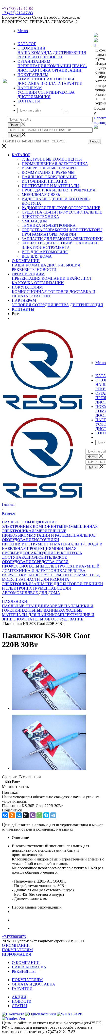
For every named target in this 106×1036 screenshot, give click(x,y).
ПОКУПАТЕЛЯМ (27, 287)
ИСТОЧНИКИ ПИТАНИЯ (45, 181)
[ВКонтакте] (5, 815)
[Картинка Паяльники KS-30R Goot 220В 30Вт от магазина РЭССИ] (49, 708)
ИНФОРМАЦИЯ (16, 954)
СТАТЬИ (19, 1006)
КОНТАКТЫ (23, 309)
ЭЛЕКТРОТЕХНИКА (40, 217)
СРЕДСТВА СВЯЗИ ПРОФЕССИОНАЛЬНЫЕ (62, 212)
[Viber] (32, 815)
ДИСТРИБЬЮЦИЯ (69, 53)
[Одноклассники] (12, 815)
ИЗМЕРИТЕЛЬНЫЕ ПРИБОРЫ (49, 168)
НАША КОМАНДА (35, 53)
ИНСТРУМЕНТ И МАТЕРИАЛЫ (50, 186)
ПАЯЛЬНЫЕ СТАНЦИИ (23, 606)
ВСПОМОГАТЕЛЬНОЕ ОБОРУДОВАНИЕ (46, 619)
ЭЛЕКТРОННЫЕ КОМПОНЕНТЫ (52, 159)
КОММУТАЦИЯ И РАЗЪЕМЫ (48, 172)
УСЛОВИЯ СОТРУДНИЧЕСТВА (46, 92)
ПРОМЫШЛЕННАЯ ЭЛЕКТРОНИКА (55, 164)
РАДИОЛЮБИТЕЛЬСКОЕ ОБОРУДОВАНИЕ (61, 208)
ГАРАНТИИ (72, 83)
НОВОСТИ (52, 57)
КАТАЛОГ (21, 155)
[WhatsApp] (39, 815)
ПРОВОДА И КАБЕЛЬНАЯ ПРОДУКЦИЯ (58, 190)
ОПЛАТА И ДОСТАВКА (33, 984)
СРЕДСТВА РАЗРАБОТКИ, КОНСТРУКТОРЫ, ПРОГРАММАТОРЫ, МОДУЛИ (63, 232)
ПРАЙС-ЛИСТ (79, 278)
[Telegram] (53, 815)
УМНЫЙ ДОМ (34, 221)
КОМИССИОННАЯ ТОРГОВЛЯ (46, 79)
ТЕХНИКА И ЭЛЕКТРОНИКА (49, 225)
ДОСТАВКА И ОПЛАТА (39, 83)
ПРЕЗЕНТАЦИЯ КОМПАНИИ (44, 66)
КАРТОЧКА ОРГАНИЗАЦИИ (55, 70)
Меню (23, 31)
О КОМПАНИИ (26, 261)
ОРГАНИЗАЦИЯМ (28, 274)
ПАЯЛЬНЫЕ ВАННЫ (39, 610)
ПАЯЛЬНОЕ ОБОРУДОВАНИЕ (49, 177)
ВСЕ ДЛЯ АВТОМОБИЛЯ (45, 252)
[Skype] (46, 815)
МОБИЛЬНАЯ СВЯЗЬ (41, 194)
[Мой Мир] (19, 815)
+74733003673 (14, 937)
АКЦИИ (19, 997)
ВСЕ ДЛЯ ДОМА (37, 256)
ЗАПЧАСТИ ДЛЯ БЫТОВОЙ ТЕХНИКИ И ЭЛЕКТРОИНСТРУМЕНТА (59, 245)
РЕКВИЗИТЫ (29, 57)
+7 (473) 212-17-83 (17, 8)
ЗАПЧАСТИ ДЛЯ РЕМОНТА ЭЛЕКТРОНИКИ (62, 239)
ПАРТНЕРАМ (24, 300)
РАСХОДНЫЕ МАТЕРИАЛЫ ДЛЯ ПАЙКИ (42, 612)
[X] (26, 815)
